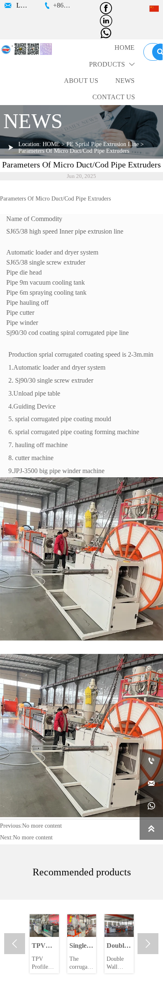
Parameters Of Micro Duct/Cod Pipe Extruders (73, 151)
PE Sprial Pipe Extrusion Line (102, 144)
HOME (51, 144)
